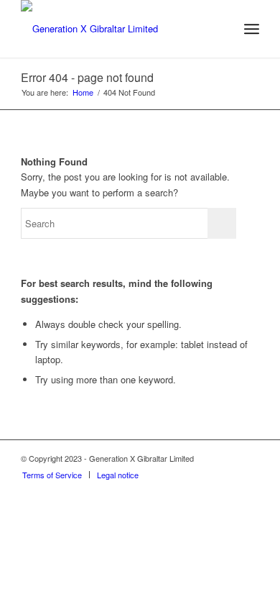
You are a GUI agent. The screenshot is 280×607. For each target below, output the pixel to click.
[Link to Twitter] (227, 458)
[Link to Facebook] (248, 458)
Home (83, 92)
